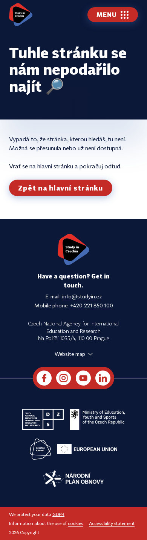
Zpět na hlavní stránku (60, 188)
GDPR (58, 514)
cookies (75, 523)
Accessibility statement (112, 523)
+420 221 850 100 (91, 305)
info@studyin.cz (82, 296)
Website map (70, 354)
